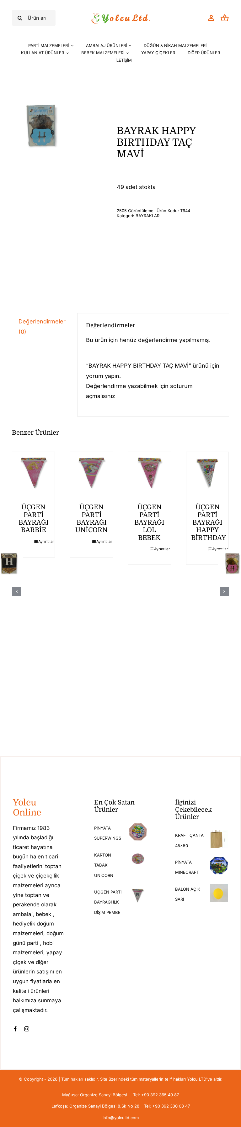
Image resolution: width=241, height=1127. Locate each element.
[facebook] (15, 1028)
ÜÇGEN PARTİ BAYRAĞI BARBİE (34, 518)
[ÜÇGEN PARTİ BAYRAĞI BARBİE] (33, 473)
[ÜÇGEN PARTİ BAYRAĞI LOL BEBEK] (149, 473)
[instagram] (26, 1028)
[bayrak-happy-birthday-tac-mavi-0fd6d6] (41, 126)
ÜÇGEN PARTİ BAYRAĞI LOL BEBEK (149, 522)
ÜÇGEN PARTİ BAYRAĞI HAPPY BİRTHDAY (208, 522)
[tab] (40, 326)
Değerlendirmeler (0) (42, 326)
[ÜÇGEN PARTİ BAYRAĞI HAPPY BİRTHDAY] (207, 473)
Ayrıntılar (44, 541)
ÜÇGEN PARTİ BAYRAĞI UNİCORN (91, 518)
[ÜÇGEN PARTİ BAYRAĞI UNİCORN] (91, 473)
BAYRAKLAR (147, 215)
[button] (16, 591)
